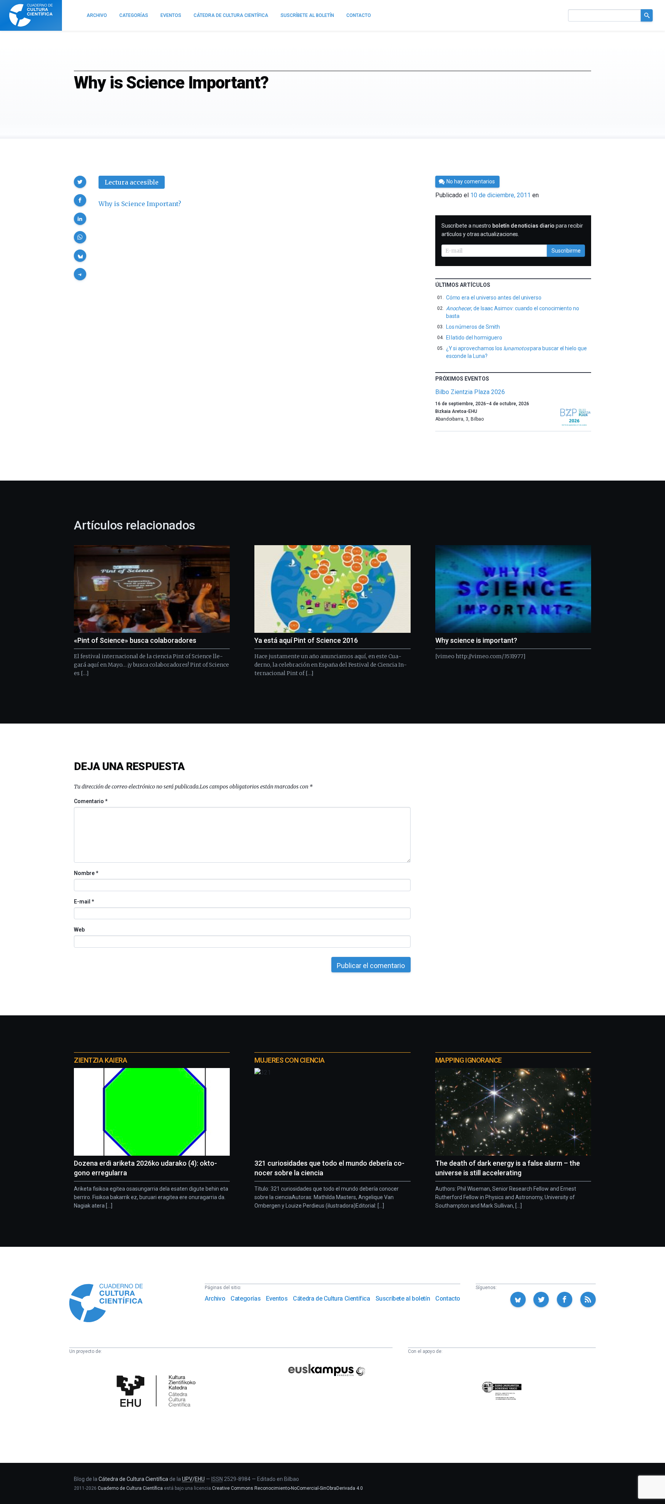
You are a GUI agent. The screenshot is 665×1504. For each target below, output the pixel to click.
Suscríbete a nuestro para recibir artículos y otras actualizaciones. (512, 230)
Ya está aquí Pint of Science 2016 (306, 640)
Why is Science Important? (140, 204)
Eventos (276, 1298)
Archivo (215, 1298)
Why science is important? (476, 640)
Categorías (246, 1298)
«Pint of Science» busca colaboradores (135, 640)
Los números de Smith (473, 327)
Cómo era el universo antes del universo (493, 297)
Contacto (447, 1298)
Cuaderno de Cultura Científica (130, 1488)
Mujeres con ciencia (289, 1060)
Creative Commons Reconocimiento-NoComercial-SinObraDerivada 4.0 (287, 1488)
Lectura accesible (132, 182)
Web (79, 930)
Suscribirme (566, 251)
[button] (80, 182)
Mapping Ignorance (468, 1060)
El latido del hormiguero (474, 337)
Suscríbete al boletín (403, 1298)
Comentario (90, 801)
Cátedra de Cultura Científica (331, 1298)
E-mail (84, 901)
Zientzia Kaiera (100, 1060)
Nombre (86, 873)
